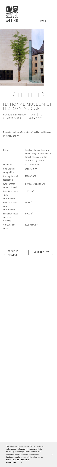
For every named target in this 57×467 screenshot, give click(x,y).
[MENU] (49, 21)
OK (21, 463)
